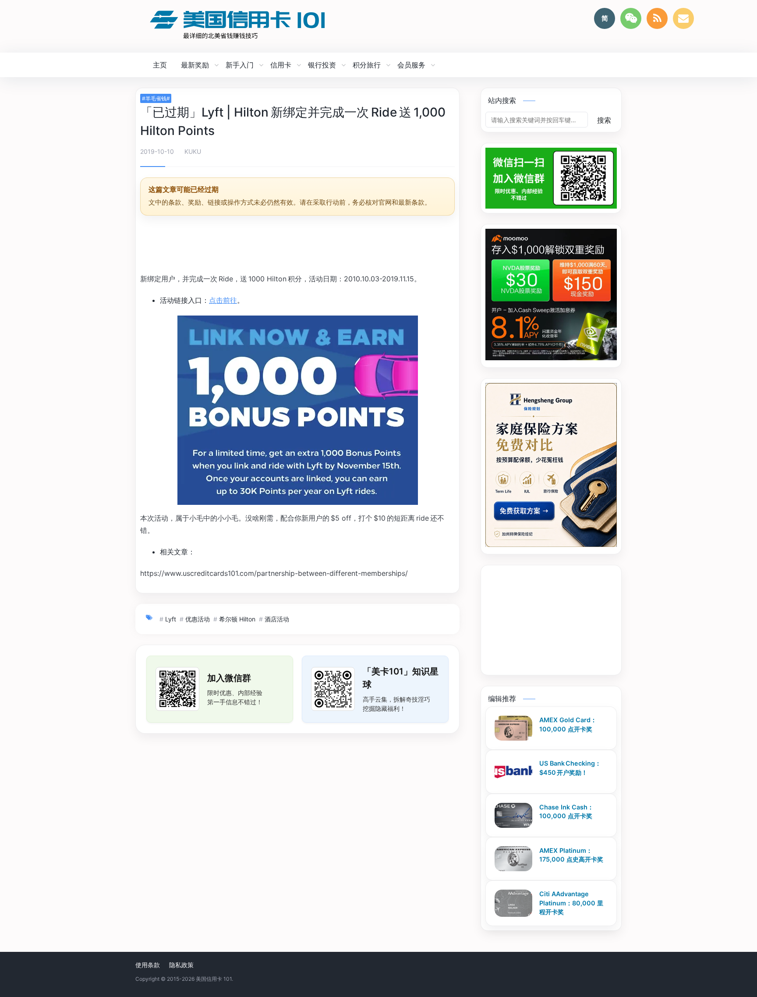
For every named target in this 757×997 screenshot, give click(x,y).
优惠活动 (197, 619)
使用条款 (147, 965)
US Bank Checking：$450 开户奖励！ (570, 767)
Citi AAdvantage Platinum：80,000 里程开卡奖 (571, 902)
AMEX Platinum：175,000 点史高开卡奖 (571, 855)
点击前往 (223, 300)
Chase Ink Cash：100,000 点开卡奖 (566, 811)
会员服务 (411, 64)
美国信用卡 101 (214, 979)
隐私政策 (181, 965)
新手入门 (240, 64)
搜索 (604, 120)
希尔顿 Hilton (237, 619)
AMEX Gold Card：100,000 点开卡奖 (568, 724)
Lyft (170, 619)
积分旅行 (367, 64)
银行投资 (322, 64)
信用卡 (280, 64)
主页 (160, 64)
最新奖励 (195, 64)
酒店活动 (277, 619)
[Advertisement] (297, 246)
